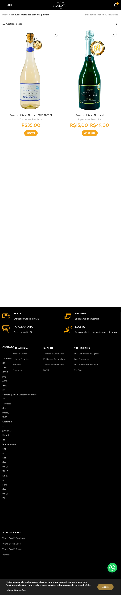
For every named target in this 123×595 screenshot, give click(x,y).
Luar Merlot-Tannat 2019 (86, 364)
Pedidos (17, 364)
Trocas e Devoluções (53, 364)
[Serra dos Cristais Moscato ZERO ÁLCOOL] (31, 70)
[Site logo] (60, 4)
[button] (112, 567)
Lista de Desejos (21, 359)
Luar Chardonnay (82, 359)
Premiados (37, 119)
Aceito (105, 586)
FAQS (46, 370)
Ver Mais (78, 370)
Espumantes (25, 119)
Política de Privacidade (54, 359)
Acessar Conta (20, 353)
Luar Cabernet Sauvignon (86, 353)
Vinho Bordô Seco (11, 543)
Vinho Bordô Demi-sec (13, 538)
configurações (17, 590)
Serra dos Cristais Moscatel (90, 115)
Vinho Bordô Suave (12, 549)
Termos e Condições (53, 353)
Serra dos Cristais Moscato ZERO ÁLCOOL (31, 115)
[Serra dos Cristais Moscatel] (89, 70)
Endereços (18, 370)
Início (5, 14)
